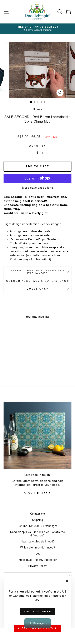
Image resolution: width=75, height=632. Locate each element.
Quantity (37, 146)
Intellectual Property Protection (37, 559)
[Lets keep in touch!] (37, 435)
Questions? (37, 289)
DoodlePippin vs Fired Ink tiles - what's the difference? (37, 533)
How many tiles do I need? (38, 541)
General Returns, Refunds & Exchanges (37, 271)
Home (36, 109)
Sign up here (37, 493)
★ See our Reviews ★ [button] (37, 628)
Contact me (37, 513)
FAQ (37, 553)
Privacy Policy (37, 565)
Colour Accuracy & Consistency (37, 281)
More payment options (37, 187)
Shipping (37, 519)
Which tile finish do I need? (37, 547)
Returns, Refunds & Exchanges (38, 525)
